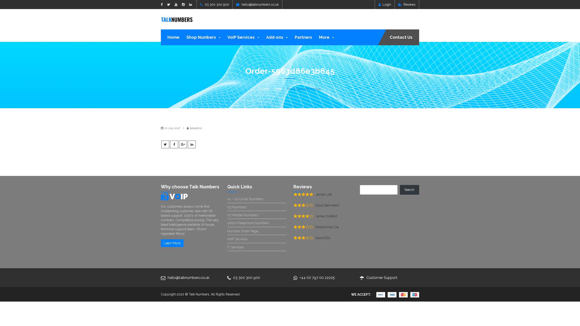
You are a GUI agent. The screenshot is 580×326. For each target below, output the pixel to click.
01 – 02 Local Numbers (245, 199)
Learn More (172, 243)
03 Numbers (236, 207)
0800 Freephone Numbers (248, 223)
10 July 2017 (172, 128)
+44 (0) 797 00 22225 (317, 278)
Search (409, 190)
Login (387, 4)
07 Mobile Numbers (242, 215)
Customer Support (381, 278)
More (324, 37)
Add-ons (275, 37)
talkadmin (196, 128)
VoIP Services (241, 37)
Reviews (410, 4)
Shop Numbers (201, 37)
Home (173, 37)
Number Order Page (242, 231)
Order (277, 89)
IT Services (235, 247)
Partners (303, 37)
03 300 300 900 (217, 4)
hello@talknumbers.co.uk (260, 4)
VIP (179, 196)
